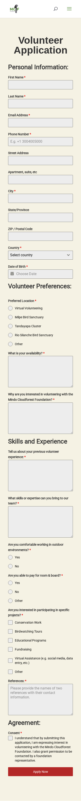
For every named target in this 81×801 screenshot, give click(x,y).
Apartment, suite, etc (22, 172)
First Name (16, 77)
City (12, 191)
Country (14, 248)
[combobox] (40, 255)
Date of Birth (18, 266)
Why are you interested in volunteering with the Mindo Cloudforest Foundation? (40, 396)
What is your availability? (26, 353)
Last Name (16, 96)
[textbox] (36, 255)
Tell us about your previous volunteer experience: (33, 454)
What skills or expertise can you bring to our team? (38, 500)
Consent (15, 733)
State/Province (18, 210)
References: (17, 681)
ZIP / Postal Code (20, 229)
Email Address (19, 115)
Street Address (18, 153)
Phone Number (19, 134)
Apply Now (40, 771)
